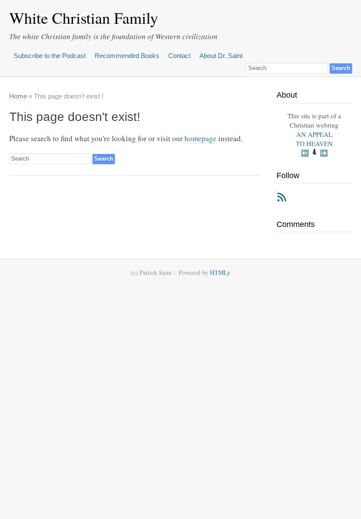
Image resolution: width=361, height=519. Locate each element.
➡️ (324, 152)
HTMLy (220, 272)
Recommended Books (127, 55)
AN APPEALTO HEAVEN (314, 139)
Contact (179, 55)
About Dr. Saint (221, 55)
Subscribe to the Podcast (50, 55)
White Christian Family (83, 17)
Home (18, 96)
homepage (200, 138)
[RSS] (281, 198)
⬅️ (305, 152)
